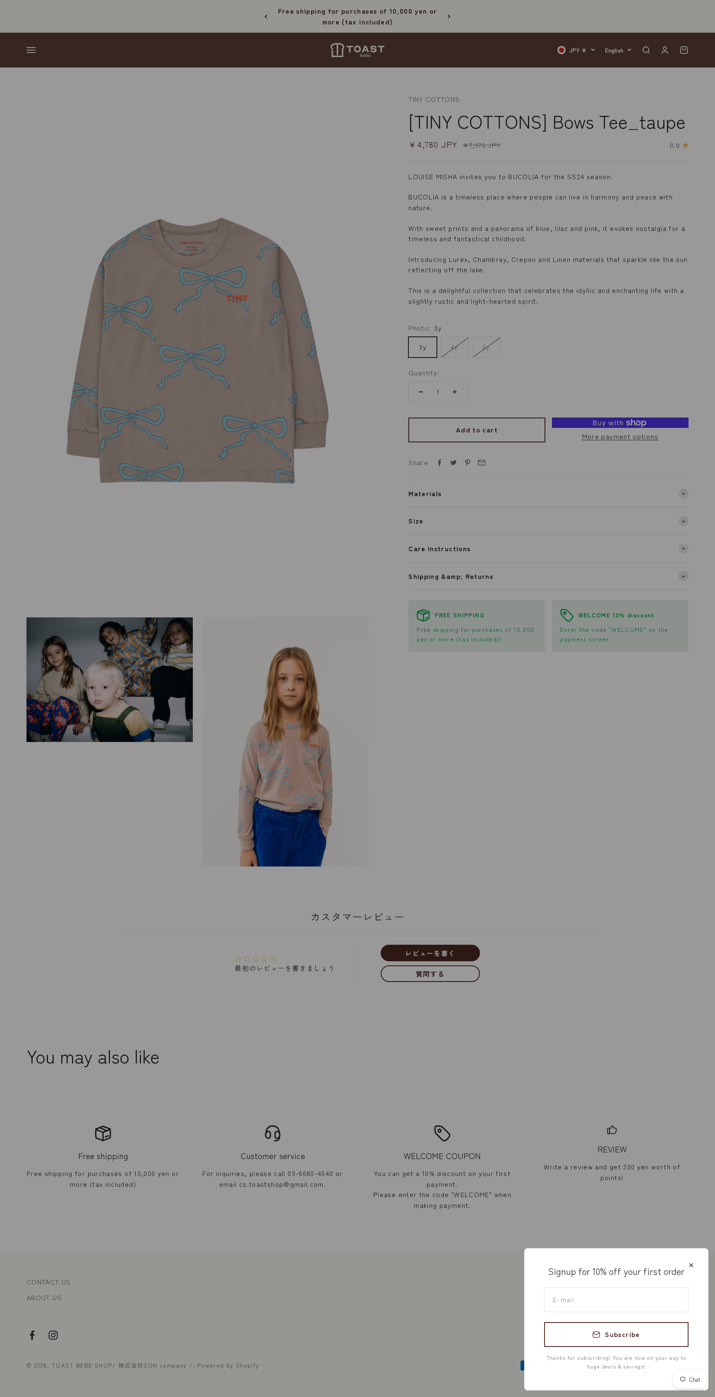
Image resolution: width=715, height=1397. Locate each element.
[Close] (691, 1265)
